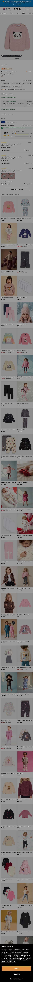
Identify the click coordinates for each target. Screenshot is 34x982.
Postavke (16, 974)
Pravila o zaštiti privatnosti (9, 961)
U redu (16, 968)
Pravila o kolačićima (23, 960)
